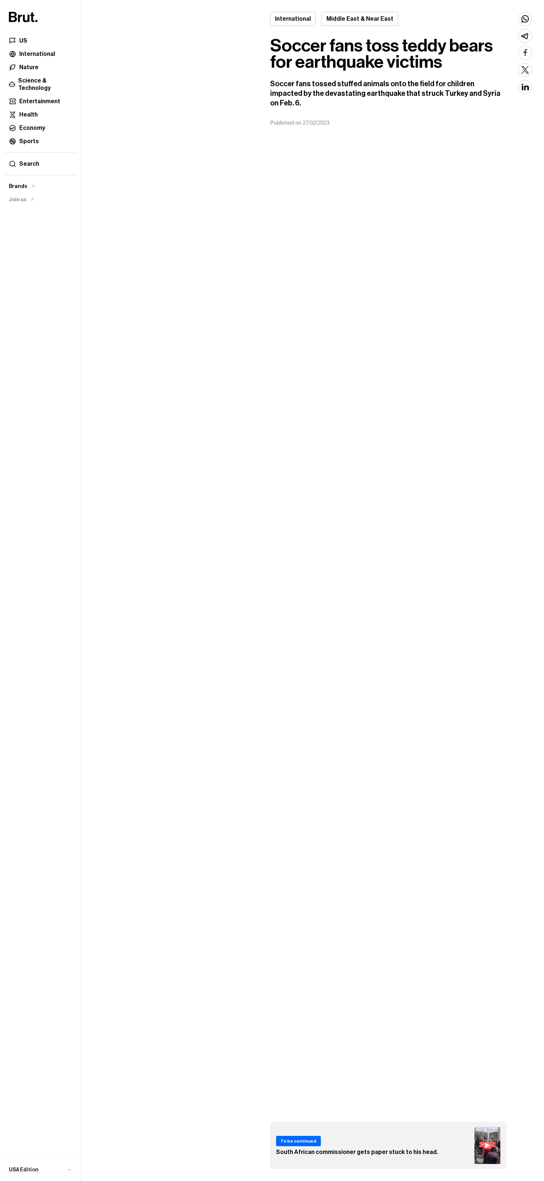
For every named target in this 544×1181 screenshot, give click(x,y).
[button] (40, 1170)
